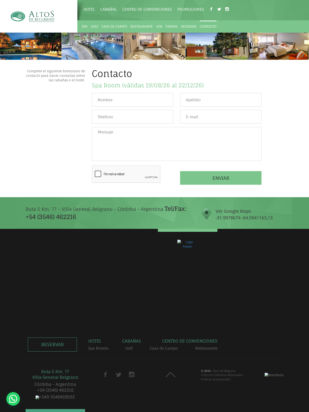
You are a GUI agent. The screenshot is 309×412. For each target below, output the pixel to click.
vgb (159, 26)
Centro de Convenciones (147, 9)
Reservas (189, 26)
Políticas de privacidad (215, 379)
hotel (89, 9)
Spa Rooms (98, 348)
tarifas (171, 26)
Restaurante (206, 348)
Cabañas (108, 9)
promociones (190, 9)
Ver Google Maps (244, 214)
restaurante (141, 26)
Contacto (208, 26)
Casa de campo (114, 26)
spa (85, 26)
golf (94, 26)
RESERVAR (52, 344)
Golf (129, 348)
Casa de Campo (164, 348)
